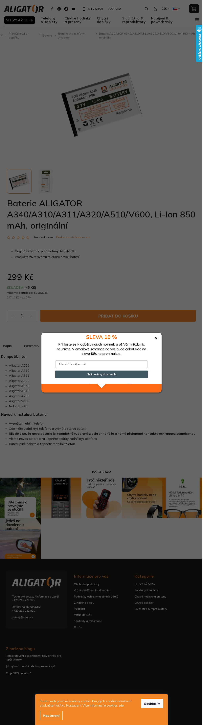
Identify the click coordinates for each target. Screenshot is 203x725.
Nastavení (51, 715)
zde (121, 705)
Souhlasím (152, 704)
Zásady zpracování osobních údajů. (111, 382)
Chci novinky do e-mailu (102, 374)
